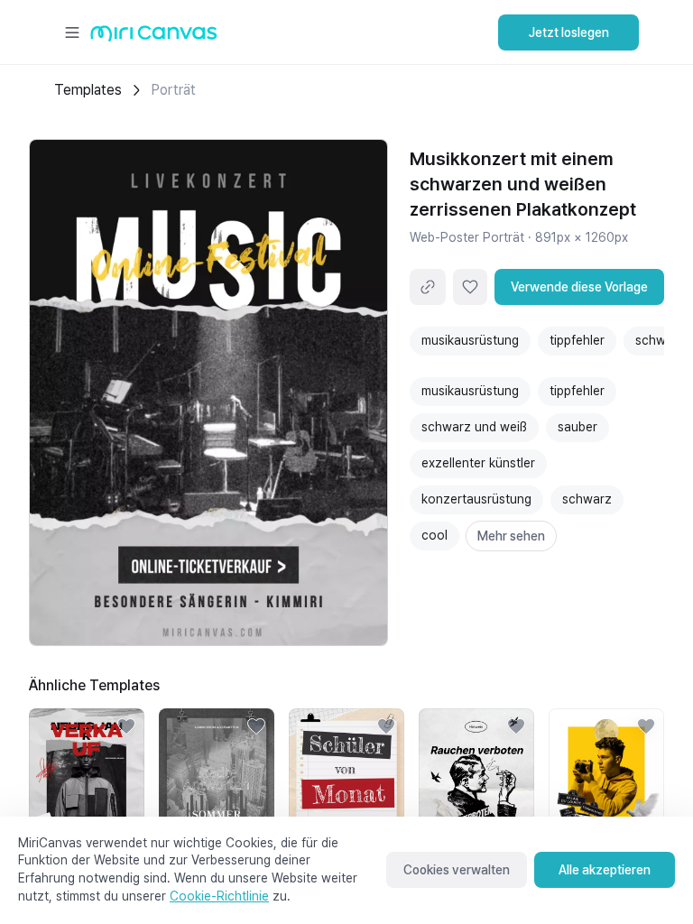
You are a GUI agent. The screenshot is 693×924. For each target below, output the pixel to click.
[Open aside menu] (72, 32)
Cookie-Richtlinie (219, 896)
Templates (88, 89)
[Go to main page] (153, 37)
